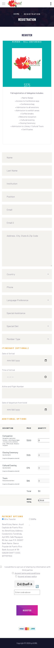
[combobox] (27, 274)
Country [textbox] (11, 274)
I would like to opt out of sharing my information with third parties (27, 568)
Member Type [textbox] (13, 339)
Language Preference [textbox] (17, 300)
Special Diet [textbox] (12, 326)
